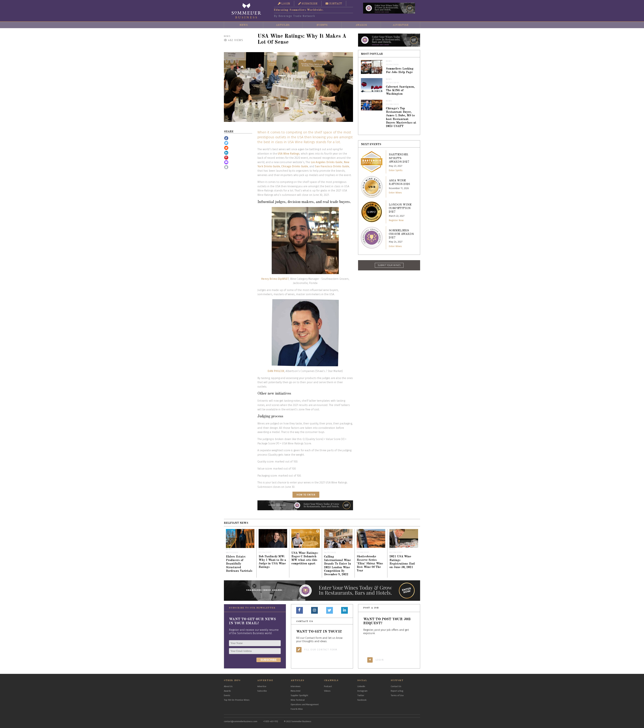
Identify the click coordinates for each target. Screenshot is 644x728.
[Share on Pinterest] (226, 158)
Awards (361, 25)
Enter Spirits (395, 170)
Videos (327, 691)
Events (322, 25)
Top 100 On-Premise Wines (237, 700)
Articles (282, 25)
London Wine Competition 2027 (400, 208)
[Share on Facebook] (226, 138)
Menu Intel (295, 691)
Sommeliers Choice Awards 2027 (401, 234)
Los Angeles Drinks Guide (327, 162)
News (243, 25)
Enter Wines (395, 192)
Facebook (361, 700)
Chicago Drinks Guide (294, 166)
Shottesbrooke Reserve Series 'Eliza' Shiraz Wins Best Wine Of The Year (370, 563)
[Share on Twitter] (226, 143)
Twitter (360, 695)
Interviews (296, 686)
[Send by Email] (226, 162)
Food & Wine (297, 709)
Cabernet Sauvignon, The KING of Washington (400, 90)
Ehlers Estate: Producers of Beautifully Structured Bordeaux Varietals (239, 563)
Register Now (396, 220)
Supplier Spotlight (299, 695)
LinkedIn (361, 686)
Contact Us (396, 686)
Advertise (400, 25)
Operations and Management (305, 704)
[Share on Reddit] (226, 148)
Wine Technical (298, 700)
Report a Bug (397, 691)
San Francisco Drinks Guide (332, 166)
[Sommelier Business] (246, 10)
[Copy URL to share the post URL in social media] (226, 167)
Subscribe (262, 691)
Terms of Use (397, 695)
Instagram (362, 691)
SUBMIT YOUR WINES (389, 265)
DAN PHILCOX (275, 371)
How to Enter (306, 494)
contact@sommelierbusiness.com (240, 721)
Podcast (328, 686)
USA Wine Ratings (289, 153)
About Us (228, 686)
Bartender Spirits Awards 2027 (399, 158)
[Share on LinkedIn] (226, 153)
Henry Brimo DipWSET (275, 278)
